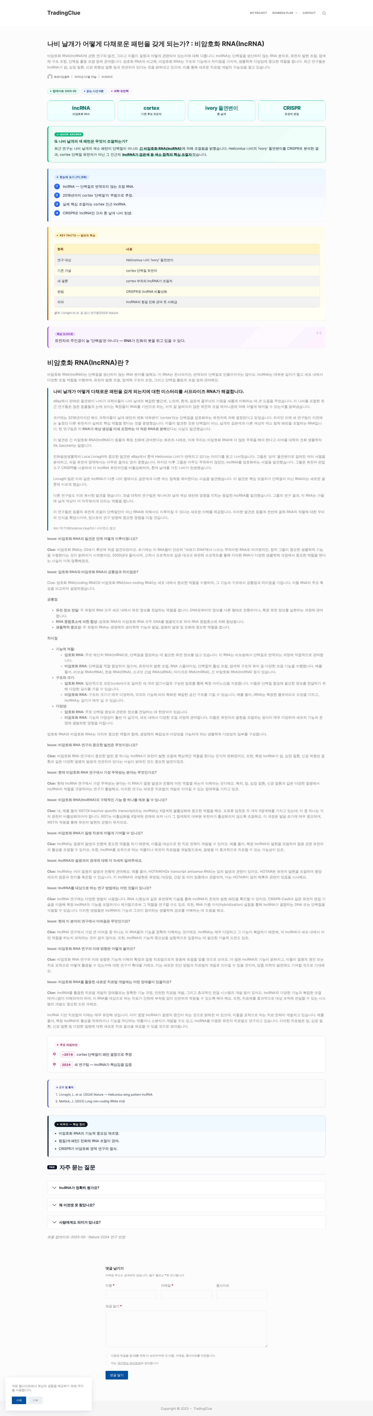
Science (107, 76)
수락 (19, 1400)
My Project (258, 12)
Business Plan (282, 12)
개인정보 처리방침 (129, 1363)
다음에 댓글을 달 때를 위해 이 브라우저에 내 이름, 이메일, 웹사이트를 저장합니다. (163, 1355)
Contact (309, 12)
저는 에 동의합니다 (134, 1363)
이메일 (167, 1285)
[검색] (324, 13)
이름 (110, 1285)
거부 (35, 1400)
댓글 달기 (114, 1306)
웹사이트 (222, 1285)
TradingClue (63, 13)
